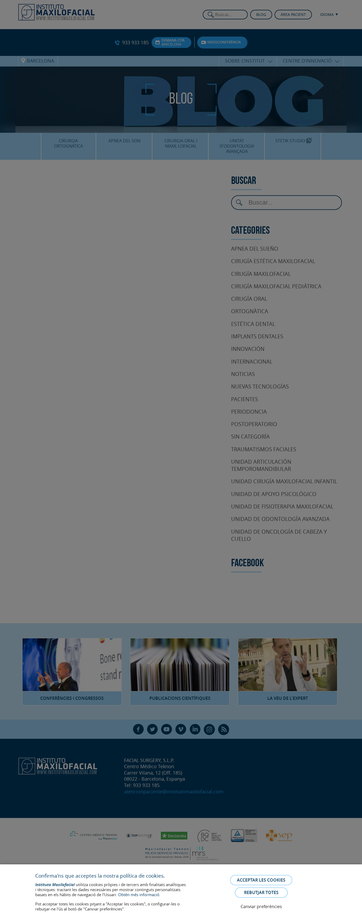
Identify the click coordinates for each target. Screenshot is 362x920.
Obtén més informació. (139, 894)
